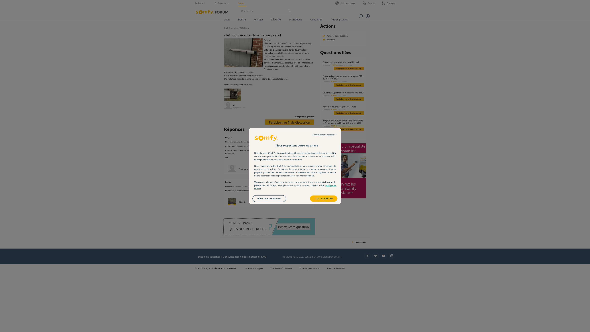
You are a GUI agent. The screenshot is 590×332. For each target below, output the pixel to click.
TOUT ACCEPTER (323, 198)
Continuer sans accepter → (324, 134)
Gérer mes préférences (269, 198)
